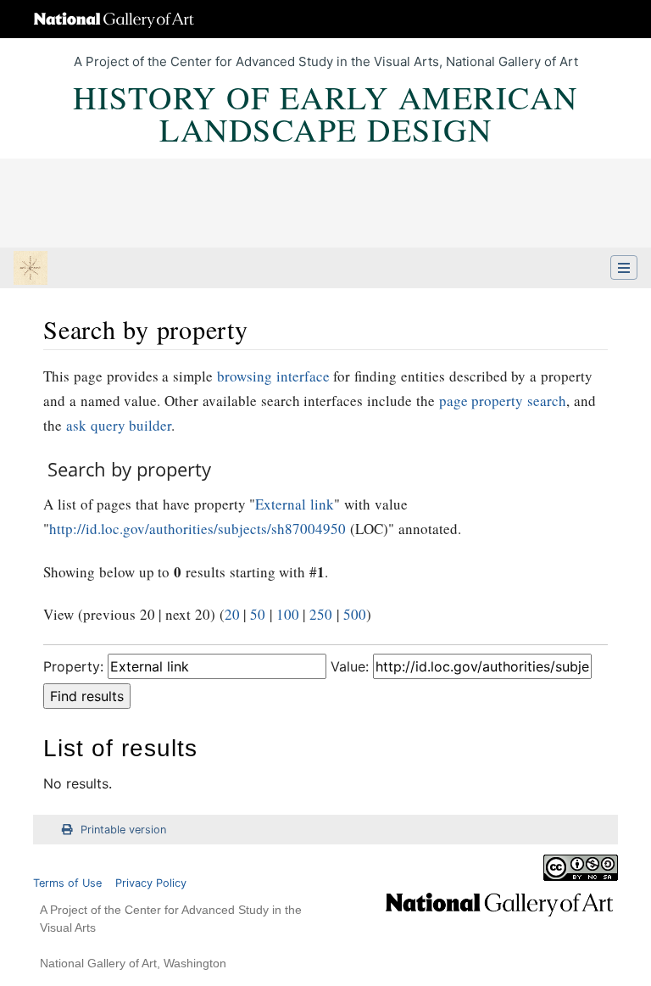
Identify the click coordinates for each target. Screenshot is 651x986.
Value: (350, 666)
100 (287, 614)
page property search (503, 400)
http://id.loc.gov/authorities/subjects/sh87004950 (197, 528)
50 (257, 614)
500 (354, 614)
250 (320, 614)
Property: (73, 666)
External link (294, 504)
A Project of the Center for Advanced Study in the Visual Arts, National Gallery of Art (326, 61)
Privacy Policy (150, 883)
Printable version (123, 829)
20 (232, 614)
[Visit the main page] (30, 269)
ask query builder (119, 425)
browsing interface (273, 376)
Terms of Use (67, 883)
